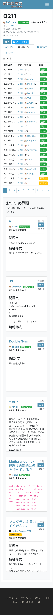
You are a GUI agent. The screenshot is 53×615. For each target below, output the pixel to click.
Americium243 (34, 102)
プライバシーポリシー (31, 598)
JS (11, 281)
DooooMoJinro (35, 135)
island (15, 226)
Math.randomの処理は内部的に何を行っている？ (22, 466)
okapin (15, 346)
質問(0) (43, 47)
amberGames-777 (21, 531)
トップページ (10, 598)
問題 (10, 47)
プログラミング (12, 26)
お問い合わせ (26, 602)
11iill (29, 98)
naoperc (31, 140)
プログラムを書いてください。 (22, 524)
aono (29, 159)
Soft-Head (11, 22)
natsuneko (32, 112)
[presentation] (19, 363)
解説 (10, 53)
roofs (30, 79)
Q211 (20, 69)
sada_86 (31, 169)
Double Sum (18, 341)
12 (42, 349)
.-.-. (29, 178)
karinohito (32, 107)
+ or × (13, 401)
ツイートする (21, 42)
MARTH (16, 406)
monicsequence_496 (37, 83)
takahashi (17, 286)
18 (42, 288)
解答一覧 (25, 47)
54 (42, 228)
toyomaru (32, 150)
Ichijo (30, 88)
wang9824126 (34, 173)
